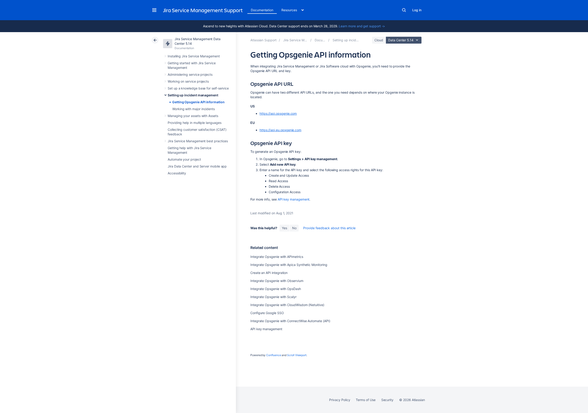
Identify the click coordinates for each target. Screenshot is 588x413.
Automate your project (184, 159)
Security (387, 400)
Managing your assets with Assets (193, 116)
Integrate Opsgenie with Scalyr (273, 297)
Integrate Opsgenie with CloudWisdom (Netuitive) (287, 305)
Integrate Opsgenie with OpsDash (275, 289)
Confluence (273, 355)
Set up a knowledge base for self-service (198, 88)
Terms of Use (365, 400)
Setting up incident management (193, 95)
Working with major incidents (193, 109)
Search (404, 10)
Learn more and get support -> (362, 26)
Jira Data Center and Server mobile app (197, 166)
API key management (294, 199)
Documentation (262, 10)
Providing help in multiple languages (194, 123)
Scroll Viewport (296, 355)
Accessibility (177, 173)
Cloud (378, 40)
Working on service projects (188, 81)
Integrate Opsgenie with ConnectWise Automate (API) (290, 321)
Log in (416, 10)
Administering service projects (190, 74)
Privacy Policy (339, 400)
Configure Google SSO (267, 313)
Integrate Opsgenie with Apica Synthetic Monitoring (288, 265)
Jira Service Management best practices (198, 141)
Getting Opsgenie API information (198, 102)
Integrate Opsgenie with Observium (276, 281)
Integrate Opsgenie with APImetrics (276, 257)
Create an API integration (269, 273)
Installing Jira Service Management (194, 56)
